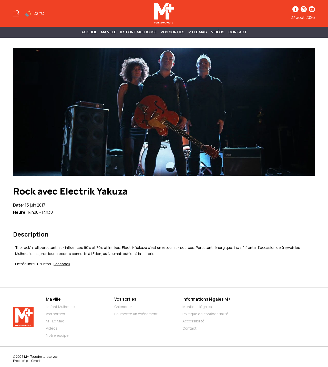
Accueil (89, 31)
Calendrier (123, 306)
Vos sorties (172, 31)
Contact (237, 31)
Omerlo (36, 361)
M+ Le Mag (197, 31)
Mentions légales (197, 306)
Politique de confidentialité (205, 313)
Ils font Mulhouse (60, 306)
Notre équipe (57, 335)
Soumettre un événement (136, 313)
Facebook (62, 263)
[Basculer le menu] (16, 13)
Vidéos (217, 31)
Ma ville (53, 299)
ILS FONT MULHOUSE (138, 31)
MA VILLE (108, 31)
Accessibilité (193, 321)
